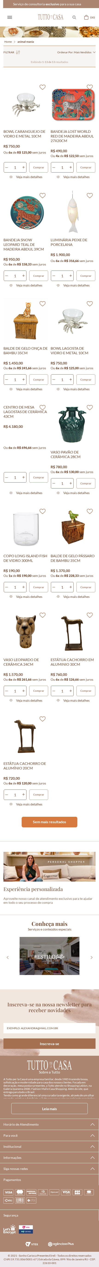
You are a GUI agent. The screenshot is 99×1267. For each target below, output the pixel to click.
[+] (23, 167)
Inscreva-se (49, 1043)
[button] (74, 17)
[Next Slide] (91, 957)
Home (8, 41)
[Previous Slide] (7, 957)
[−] (6, 167)
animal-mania (25, 41)
